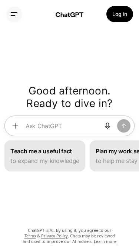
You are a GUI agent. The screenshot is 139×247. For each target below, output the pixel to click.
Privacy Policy (54, 235)
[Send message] (124, 126)
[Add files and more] (15, 126)
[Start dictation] (107, 126)
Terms (30, 235)
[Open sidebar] (14, 14)
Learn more (105, 241)
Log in (119, 14)
